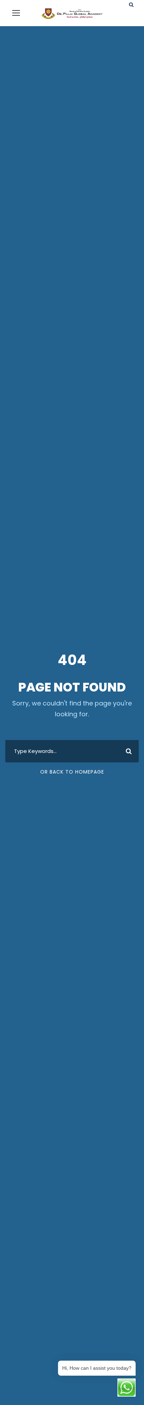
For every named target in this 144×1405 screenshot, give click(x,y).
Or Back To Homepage (72, 771)
